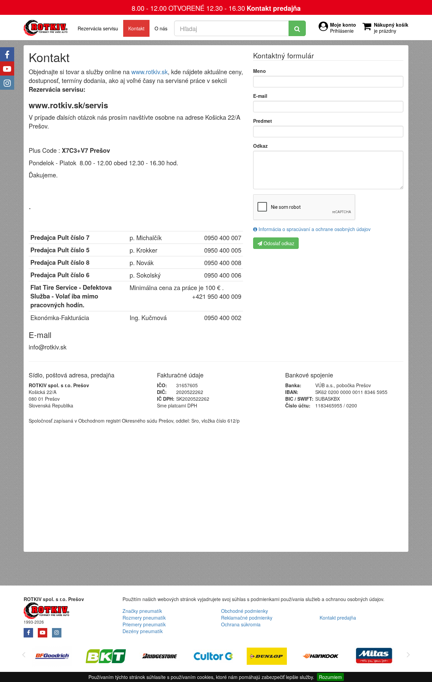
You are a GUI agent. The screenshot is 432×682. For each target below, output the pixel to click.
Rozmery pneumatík (144, 617)
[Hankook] (320, 657)
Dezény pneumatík (143, 631)
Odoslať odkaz (278, 243)
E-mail (260, 95)
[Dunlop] (267, 657)
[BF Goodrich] (52, 657)
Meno (259, 70)
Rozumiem (330, 677)
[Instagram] (7, 83)
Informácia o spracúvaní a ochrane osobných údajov (314, 229)
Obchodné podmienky (244, 610)
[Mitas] (374, 657)
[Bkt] (106, 657)
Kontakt (136, 28)
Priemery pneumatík (144, 624)
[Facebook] (7, 54)
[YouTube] (7, 68)
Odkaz (260, 145)
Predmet (262, 120)
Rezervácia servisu (98, 28)
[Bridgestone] (159, 657)
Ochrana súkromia (241, 624)
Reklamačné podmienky (246, 617)
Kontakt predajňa (274, 8)
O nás (161, 28)
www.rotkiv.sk (149, 71)
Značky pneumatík (142, 610)
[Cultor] (213, 657)
